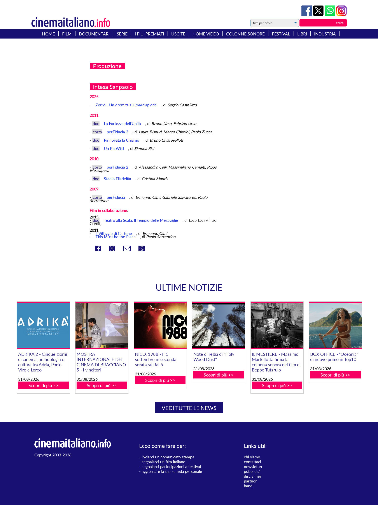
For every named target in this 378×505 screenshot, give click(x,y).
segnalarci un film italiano (163, 461)
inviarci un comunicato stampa (168, 456)
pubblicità (252, 471)
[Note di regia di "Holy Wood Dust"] (218, 325)
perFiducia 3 (118, 131)
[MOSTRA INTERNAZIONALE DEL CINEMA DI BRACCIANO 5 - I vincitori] (101, 325)
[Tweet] (319, 14)
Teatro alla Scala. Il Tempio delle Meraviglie (141, 220)
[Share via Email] (127, 249)
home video (205, 33)
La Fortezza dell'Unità (123, 123)
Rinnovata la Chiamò (122, 140)
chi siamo (252, 456)
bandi (248, 485)
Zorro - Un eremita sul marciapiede (127, 104)
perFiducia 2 (118, 167)
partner (250, 481)
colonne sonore (245, 33)
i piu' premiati (149, 33)
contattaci (252, 461)
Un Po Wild (114, 148)
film (67, 33)
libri (302, 33)
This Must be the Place (116, 236)
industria (325, 33)
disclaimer (252, 476)
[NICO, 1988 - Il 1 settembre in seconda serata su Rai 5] (160, 325)
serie (122, 33)
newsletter (253, 466)
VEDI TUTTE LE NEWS (189, 408)
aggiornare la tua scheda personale (172, 471)
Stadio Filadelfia (118, 178)
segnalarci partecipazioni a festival (171, 466)
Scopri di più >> (43, 385)
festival (281, 33)
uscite (178, 33)
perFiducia (116, 197)
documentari (94, 33)
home (48, 33)
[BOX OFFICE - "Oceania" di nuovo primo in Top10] (335, 325)
